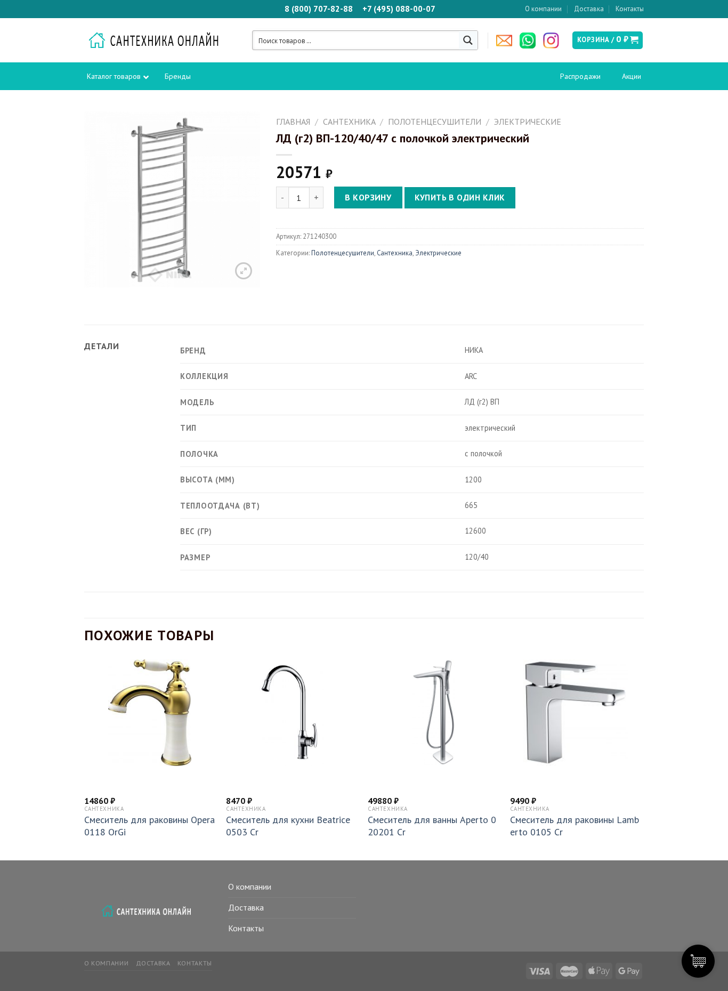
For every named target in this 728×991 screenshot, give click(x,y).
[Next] (641, 758)
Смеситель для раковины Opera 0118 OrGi (149, 825)
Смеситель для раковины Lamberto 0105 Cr (574, 825)
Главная (293, 121)
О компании (543, 8)
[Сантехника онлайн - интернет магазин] (159, 40)
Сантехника (349, 121)
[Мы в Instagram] (553, 40)
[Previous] (85, 758)
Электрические (527, 121)
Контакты (630, 8)
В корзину (368, 197)
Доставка (589, 8)
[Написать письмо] (506, 40)
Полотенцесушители (434, 121)
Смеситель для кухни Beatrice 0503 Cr (288, 825)
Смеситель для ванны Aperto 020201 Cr (432, 825)
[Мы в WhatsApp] (530, 40)
